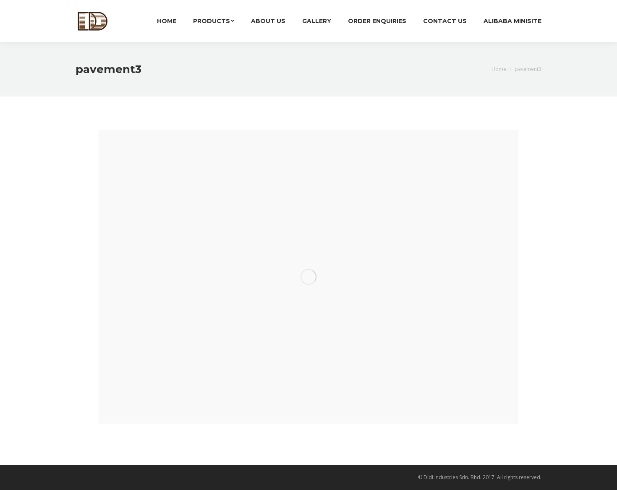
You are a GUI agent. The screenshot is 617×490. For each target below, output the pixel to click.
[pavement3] (308, 277)
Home (499, 69)
